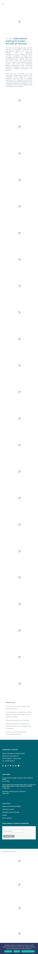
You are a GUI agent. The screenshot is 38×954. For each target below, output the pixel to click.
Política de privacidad (28, 951)
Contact (4, 815)
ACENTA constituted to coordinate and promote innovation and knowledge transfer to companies (18, 726)
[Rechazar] (36, 948)
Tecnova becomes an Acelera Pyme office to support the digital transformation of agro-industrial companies (19, 714)
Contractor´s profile (8, 809)
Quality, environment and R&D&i (11, 806)
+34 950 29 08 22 (9, 761)
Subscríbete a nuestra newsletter (14, 828)
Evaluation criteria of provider (10, 812)
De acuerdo (8, 951)
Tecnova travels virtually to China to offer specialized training (17, 778)
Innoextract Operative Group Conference (17, 720)
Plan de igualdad (7, 818)
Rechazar (16, 951)
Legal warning (6, 803)
